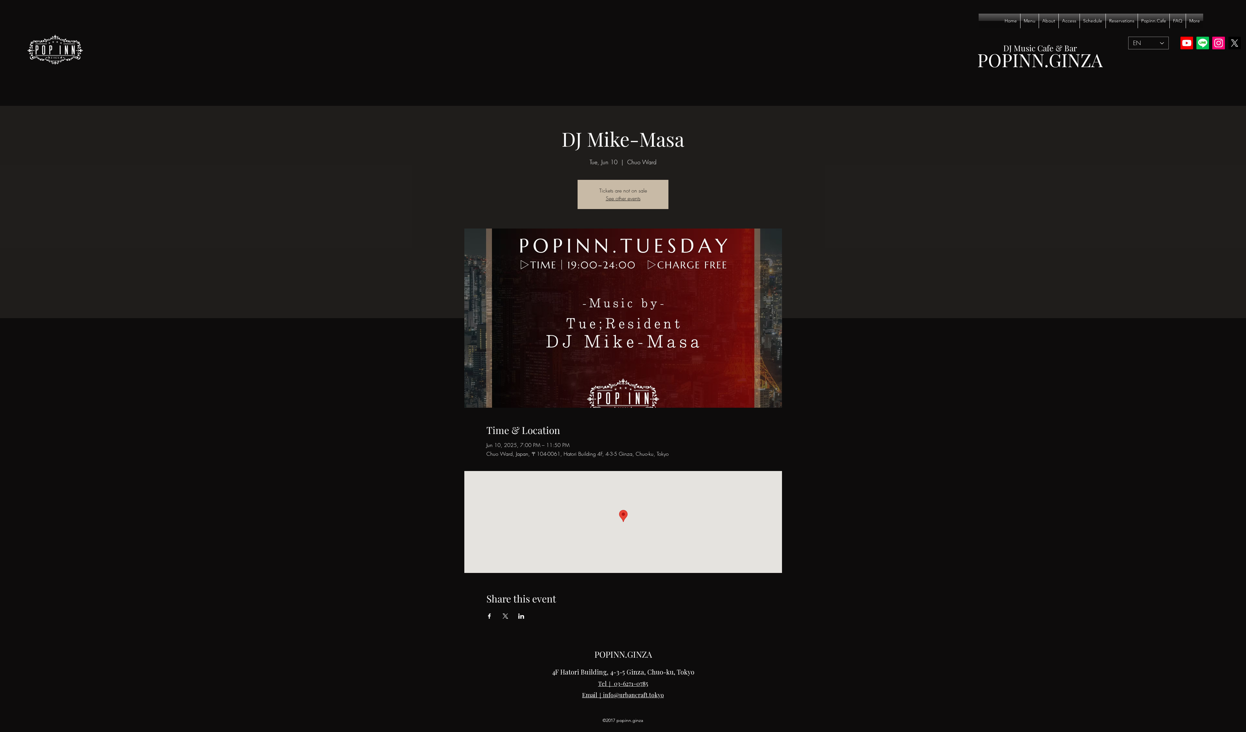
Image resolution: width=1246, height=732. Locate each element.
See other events (623, 198)
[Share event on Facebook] (489, 616)
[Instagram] (1218, 43)
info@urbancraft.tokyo (633, 695)
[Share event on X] (505, 616)
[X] (1234, 43)
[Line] (1202, 43)
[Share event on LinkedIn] (521, 616)
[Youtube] (1186, 43)
